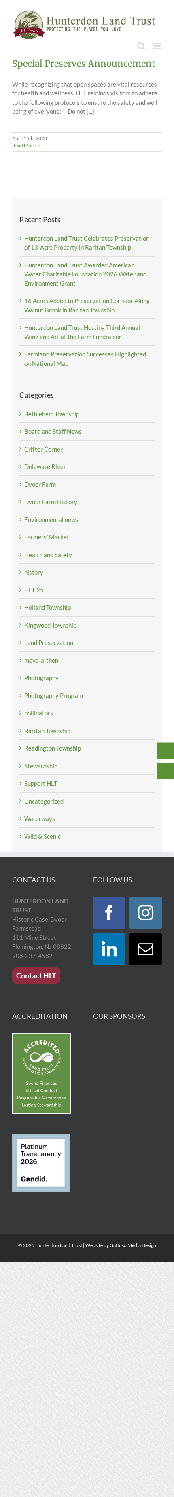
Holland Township (47, 607)
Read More (24, 145)
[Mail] (145, 949)
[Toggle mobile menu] (157, 46)
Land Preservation (48, 642)
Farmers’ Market (46, 537)
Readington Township (52, 748)
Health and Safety (48, 554)
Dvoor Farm (40, 484)
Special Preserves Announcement (83, 63)
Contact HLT (36, 975)
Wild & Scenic (42, 836)
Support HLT (40, 783)
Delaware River (45, 466)
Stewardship (40, 766)
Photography (41, 677)
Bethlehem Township (51, 414)
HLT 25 (34, 590)
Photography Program (53, 695)
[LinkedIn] (109, 949)
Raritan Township (47, 730)
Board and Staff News (53, 431)
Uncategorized (44, 801)
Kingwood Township (50, 625)
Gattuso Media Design (133, 1245)
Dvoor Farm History (50, 501)
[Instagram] (145, 913)
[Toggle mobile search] (141, 46)
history (33, 572)
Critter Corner (43, 449)
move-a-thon (41, 660)
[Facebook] (109, 913)
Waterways (39, 818)
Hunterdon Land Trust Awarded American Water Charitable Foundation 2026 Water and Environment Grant (85, 274)
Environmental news (51, 519)
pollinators (38, 713)
